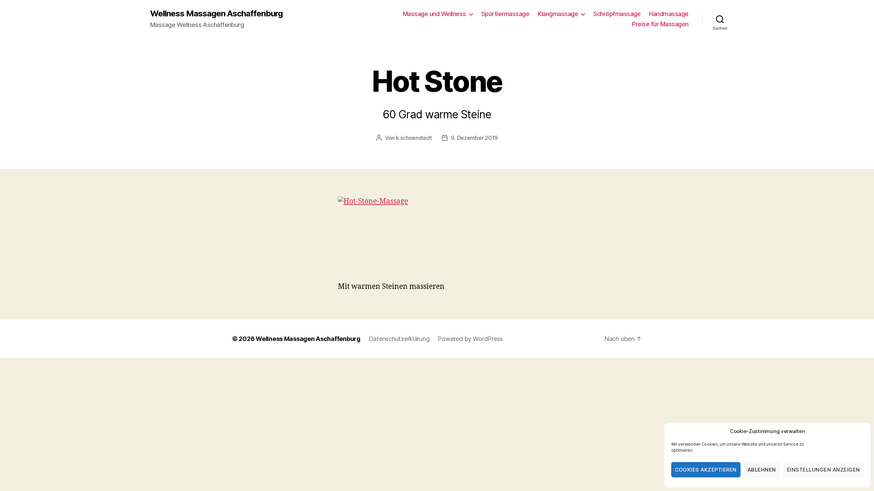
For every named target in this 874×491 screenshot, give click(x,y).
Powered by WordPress (470, 338)
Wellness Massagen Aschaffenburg (216, 14)
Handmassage (669, 13)
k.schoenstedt (414, 137)
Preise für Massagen (660, 24)
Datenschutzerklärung (399, 338)
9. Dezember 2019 (474, 137)
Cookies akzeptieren (706, 469)
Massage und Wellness (434, 13)
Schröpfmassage (616, 13)
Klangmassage (558, 13)
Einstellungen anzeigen (823, 469)
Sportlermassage (505, 13)
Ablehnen (762, 469)
